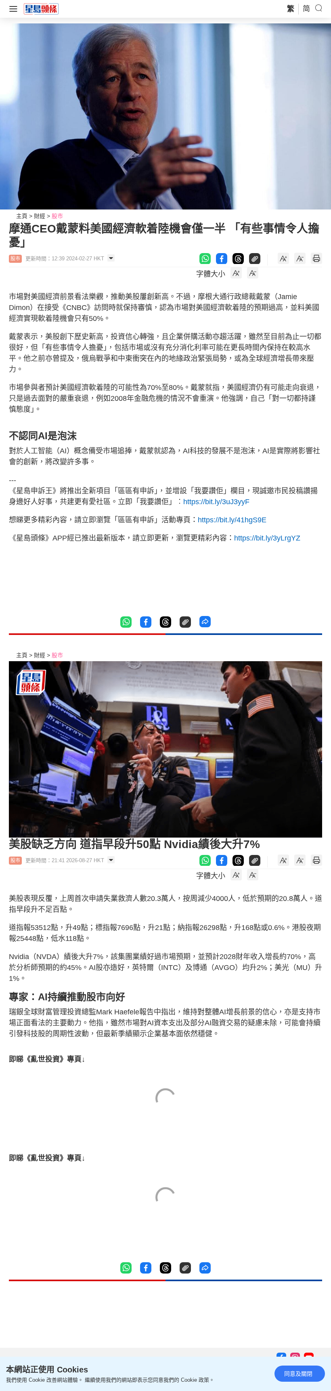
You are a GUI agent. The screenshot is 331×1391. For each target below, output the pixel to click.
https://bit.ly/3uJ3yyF (216, 502)
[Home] (41, 8)
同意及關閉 (298, 1373)
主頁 (21, 216)
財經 (39, 216)
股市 (57, 216)
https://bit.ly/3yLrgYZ (267, 538)
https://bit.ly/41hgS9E (232, 520)
